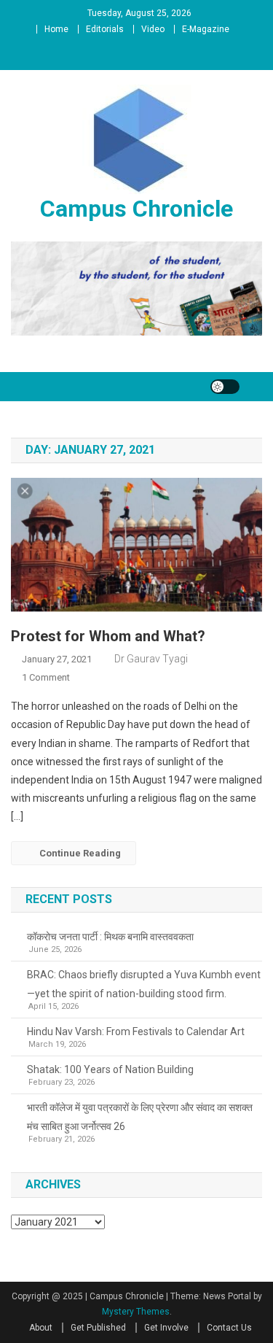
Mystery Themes (136, 1312)
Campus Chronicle (136, 208)
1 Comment (46, 677)
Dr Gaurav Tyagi (151, 659)
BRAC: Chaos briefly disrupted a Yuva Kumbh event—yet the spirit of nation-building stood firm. (144, 984)
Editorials (105, 29)
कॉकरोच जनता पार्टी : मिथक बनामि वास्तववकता (110, 937)
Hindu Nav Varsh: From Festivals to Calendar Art (136, 1031)
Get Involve (166, 1328)
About (40, 1328)
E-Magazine (205, 29)
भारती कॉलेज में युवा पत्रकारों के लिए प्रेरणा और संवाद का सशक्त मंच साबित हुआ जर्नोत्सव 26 (140, 1117)
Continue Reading (80, 853)
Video (153, 29)
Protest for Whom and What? (108, 636)
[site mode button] (225, 386)
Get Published (98, 1328)
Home (56, 29)
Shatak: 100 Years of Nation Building (110, 1069)
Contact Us (229, 1328)
